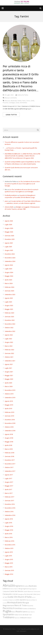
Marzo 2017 (8, 493)
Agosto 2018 (9, 434)
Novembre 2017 (10, 464)
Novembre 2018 (10, 423)
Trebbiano (8, 617)
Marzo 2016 (8, 537)
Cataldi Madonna (28, 591)
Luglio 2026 (8, 225)
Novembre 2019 (10, 390)
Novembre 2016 (10, 508)
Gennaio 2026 (9, 236)
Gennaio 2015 (9, 570)
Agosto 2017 (9, 475)
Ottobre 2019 (9, 394)
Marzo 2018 (8, 449)
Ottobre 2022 (9, 328)
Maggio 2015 (9, 563)
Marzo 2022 (8, 346)
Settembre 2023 (10, 294)
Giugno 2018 (9, 438)
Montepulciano (14, 602)
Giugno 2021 (9, 372)
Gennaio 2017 (9, 501)
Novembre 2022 (10, 324)
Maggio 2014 (9, 574)
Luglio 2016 (8, 523)
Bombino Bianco (13, 589)
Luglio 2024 (8, 269)
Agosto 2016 (9, 519)
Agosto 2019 (9, 401)
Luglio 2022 (8, 339)
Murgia (25, 602)
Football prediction (11, 195)
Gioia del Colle (31, 594)
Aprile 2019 (8, 408)
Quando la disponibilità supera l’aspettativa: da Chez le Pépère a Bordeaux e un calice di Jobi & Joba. (22, 163)
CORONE (15, 594)
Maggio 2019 (9, 405)
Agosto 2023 (9, 298)
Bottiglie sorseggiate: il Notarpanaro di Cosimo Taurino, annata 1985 (22, 208)
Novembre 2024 (10, 258)
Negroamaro (8, 605)
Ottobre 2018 (9, 427)
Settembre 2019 (10, 398)
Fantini (20, 100)
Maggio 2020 (9, 379)
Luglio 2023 (8, 302)
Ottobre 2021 (9, 357)
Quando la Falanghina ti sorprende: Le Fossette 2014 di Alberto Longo (20, 196)
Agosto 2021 (9, 364)
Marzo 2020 (8, 386)
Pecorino (5, 102)
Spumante (8, 614)
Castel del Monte (16, 591)
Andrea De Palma (22, 95)
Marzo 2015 (8, 567)
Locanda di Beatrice (8, 600)
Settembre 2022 (10, 331)
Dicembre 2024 (10, 254)
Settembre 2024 (10, 261)
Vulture (29, 618)
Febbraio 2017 (9, 497)
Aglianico (19, 585)
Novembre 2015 (10, 545)
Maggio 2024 (9, 276)
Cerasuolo (7, 594)
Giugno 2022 (9, 342)
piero (6, 201)
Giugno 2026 (9, 228)
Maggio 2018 (9, 442)
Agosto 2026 (9, 221)
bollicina (5, 589)
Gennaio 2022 (9, 353)
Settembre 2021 (10, 361)
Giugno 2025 (9, 250)
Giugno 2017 (9, 482)
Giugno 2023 (9, 305)
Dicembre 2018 (10, 420)
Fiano (24, 100)
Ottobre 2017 (9, 467)
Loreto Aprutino (20, 600)
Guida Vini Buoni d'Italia (19, 596)
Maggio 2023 (9, 309)
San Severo (31, 612)
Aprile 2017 (8, 489)
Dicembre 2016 (10, 504)
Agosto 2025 (9, 243)
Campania (6, 591)
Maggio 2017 (9, 486)
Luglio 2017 (8, 478)
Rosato (19, 611)
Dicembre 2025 (10, 239)
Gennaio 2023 (9, 317)
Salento (25, 612)
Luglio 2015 (8, 556)
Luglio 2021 (8, 368)
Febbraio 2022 (9, 350)
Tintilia (16, 615)
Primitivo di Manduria (29, 608)
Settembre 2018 (10, 431)
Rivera (13, 612)
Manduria (29, 600)
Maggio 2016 (9, 530)
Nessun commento (11, 98)
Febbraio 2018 (9, 453)
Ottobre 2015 (9, 548)
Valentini (17, 618)
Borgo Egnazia (32, 589)
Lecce (33, 597)
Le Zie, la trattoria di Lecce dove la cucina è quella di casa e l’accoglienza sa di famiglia (22, 183)
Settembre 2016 (10, 515)
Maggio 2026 (9, 232)
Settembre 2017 (10, 471)
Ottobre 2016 (9, 512)
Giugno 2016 (9, 526)
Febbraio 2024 (9, 287)
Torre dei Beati (23, 615)
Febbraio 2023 (9, 313)
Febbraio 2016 (9, 541)
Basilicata (14, 100)
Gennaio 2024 (9, 291)
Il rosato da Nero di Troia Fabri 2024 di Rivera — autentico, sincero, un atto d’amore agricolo (22, 202)
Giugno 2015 (9, 559)
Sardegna (12, 102)
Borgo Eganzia (23, 589)
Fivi (25, 594)
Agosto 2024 (9, 265)
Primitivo (17, 608)
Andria (26, 586)
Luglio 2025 (8, 247)
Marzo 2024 (8, 283)
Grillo (32, 100)
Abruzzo (7, 100)
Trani (30, 615)
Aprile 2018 (8, 445)
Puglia (7, 611)
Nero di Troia (20, 605)
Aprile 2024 (8, 280)
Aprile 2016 (8, 534)
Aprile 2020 (8, 383)
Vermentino (23, 102)
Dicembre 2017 (10, 460)
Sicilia (17, 102)
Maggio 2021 (9, 375)
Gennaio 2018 (9, 456)
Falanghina (21, 594)
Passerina (30, 605)
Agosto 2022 (9, 335)
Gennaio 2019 (9, 416)
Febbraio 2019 (9, 412)
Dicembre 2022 (10, 320)
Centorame (37, 591)
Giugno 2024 (9, 272)
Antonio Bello (9, 207)
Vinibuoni (23, 617)
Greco (28, 100)
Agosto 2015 (9, 552)
